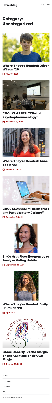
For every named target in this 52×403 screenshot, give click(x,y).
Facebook (7, 386)
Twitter (5, 376)
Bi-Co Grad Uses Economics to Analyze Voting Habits (26, 258)
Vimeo (5, 392)
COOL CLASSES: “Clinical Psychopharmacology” (22, 115)
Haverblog (10, 5)
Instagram (7, 381)
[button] (42, 5)
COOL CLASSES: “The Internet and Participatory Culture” (26, 210)
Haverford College (15, 397)
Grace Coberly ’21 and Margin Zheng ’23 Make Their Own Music (25, 355)
